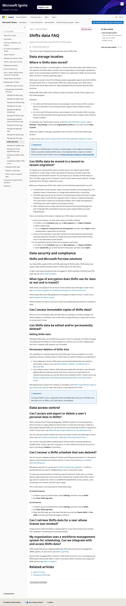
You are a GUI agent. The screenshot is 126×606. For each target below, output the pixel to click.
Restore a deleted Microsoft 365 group (47, 378)
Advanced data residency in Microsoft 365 (77, 155)
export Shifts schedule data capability (67, 467)
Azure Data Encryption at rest (43, 290)
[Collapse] (24, 27)
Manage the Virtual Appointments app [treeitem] (13, 150)
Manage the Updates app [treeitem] (15, 145)
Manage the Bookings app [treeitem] (15, 102)
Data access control (108, 38)
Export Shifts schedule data (47, 437)
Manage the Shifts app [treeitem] (14, 138)
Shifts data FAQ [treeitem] (12, 142)
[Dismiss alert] (122, 3)
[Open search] (116, 17)
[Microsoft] (3, 17)
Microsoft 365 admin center (74, 122)
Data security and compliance (112, 35)
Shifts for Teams (39, 572)
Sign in (121, 17)
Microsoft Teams (41, 29)
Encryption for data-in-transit (43, 297)
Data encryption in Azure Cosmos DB (71, 290)
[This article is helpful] (118, 47)
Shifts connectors (50, 561)
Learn (32, 29)
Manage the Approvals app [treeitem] (14, 130)
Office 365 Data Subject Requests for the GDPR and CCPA (70, 430)
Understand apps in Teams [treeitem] (14, 86)
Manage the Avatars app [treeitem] (15, 99)
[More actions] (95, 29)
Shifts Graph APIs (80, 385)
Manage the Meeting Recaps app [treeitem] (14, 111)
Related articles (107, 40)
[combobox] (13, 31)
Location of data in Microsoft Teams (57, 139)
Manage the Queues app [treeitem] (15, 135)
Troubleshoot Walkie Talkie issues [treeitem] (16, 162)
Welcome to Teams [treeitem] (10, 35)
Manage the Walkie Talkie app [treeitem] (15, 156)
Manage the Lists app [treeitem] (14, 106)
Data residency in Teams (83, 139)
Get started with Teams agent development (108, 22)
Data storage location (109, 33)
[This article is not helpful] (121, 47)
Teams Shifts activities (48, 274)
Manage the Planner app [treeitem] (15, 115)
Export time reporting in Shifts (74, 437)
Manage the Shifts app (41, 575)
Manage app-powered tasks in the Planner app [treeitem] (15, 120)
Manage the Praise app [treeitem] (14, 125)
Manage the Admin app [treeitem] (15, 95)
